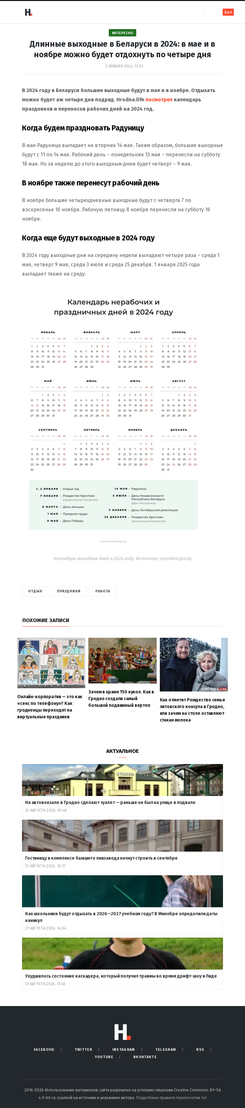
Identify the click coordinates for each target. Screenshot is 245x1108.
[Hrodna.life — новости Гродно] (28, 12)
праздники (69, 591)
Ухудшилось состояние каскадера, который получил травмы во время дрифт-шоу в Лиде (121, 976)
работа (102, 591)
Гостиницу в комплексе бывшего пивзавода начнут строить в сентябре (102, 858)
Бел (228, 12)
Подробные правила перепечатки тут (171, 1097)
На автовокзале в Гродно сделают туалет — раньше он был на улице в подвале (110, 802)
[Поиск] (209, 12)
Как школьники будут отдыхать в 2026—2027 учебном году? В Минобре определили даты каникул (121, 917)
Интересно (122, 33)
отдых (35, 591)
